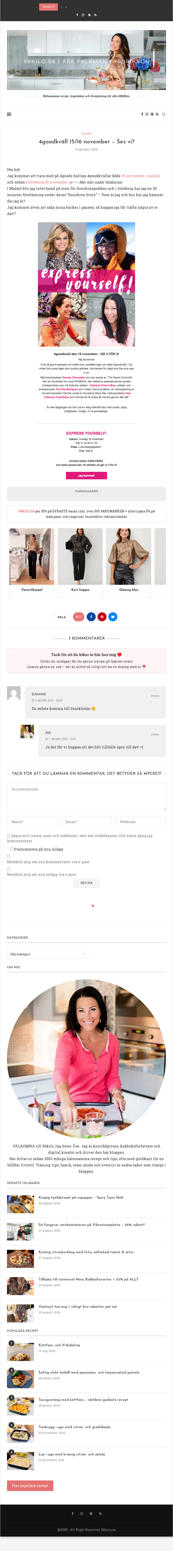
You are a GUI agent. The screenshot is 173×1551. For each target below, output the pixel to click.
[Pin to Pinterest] (102, 616)
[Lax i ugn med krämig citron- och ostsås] (20, 1461)
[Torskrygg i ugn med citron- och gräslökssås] (20, 1434)
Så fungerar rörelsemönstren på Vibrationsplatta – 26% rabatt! (91, 1225)
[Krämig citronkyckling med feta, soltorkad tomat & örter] (20, 1259)
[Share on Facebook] (91, 616)
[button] (61, 7)
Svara (155, 696)
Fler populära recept (30, 1485)
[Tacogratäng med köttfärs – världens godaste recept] (20, 1406)
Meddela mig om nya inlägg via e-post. (42, 874)
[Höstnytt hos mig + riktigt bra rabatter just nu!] (20, 1313)
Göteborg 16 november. (48, 182)
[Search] (164, 114)
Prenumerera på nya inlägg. (38, 849)
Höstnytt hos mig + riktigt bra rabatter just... (74, 7)
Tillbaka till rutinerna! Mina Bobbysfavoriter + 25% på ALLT (89, 1279)
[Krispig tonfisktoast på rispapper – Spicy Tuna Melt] (20, 1204)
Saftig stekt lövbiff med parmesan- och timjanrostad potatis (89, 1372)
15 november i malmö (140, 175)
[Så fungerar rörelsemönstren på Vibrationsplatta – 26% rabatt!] (20, 1232)
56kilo (48, 1146)
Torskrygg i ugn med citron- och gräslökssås (74, 1427)
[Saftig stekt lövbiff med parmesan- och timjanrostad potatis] (20, 1379)
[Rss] (95, 15)
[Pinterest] (89, 15)
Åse (48, 733)
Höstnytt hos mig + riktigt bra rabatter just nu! (77, 1307)
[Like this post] (80, 617)
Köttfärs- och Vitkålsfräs (59, 1345)
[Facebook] (77, 15)
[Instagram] (83, 15)
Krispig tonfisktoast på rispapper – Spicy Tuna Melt (81, 1198)
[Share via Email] (112, 616)
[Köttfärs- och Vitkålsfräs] (20, 1352)
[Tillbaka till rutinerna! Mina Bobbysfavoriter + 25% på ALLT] (20, 1286)
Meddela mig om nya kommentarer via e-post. (48, 862)
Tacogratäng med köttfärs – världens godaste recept (83, 1400)
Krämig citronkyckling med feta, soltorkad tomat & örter (86, 1252)
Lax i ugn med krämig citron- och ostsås (72, 1454)
